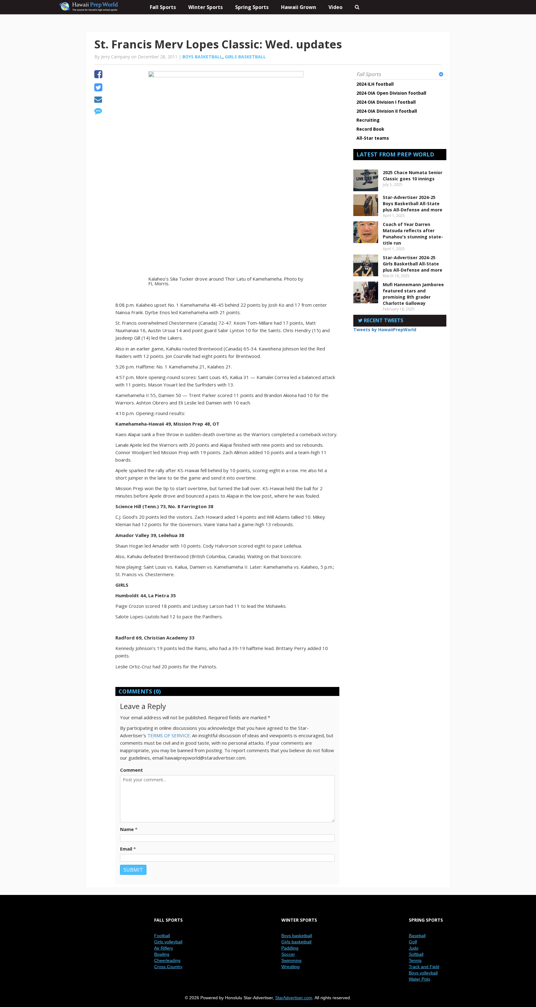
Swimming (291, 960)
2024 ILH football (375, 84)
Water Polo (419, 979)
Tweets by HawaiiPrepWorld (384, 329)
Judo (413, 948)
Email (126, 849)
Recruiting (368, 120)
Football (162, 935)
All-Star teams (372, 138)
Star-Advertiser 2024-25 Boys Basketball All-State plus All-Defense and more (412, 203)
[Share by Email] (98, 100)
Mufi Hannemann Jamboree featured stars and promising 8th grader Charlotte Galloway (413, 294)
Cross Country (168, 966)
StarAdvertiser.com (293, 997)
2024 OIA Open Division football (391, 93)
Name (127, 829)
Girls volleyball (168, 941)
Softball (416, 954)
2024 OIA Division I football (386, 102)
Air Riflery (163, 948)
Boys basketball (202, 57)
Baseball (417, 935)
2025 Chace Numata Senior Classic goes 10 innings (412, 175)
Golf (413, 941)
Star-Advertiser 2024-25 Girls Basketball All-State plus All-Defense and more (412, 264)
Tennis (415, 960)
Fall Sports (368, 74)
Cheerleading (167, 960)
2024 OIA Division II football (386, 111)
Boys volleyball (423, 972)
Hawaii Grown (298, 7)
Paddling (289, 948)
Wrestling (290, 966)
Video (335, 7)
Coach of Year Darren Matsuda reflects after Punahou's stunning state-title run (413, 233)
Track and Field (424, 966)
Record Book (370, 129)
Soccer (288, 954)
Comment (131, 770)
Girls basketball (245, 57)
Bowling (161, 954)
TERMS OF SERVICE (168, 735)
